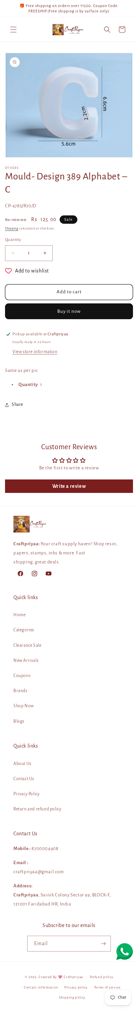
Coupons (21, 675)
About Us (22, 763)
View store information (34, 351)
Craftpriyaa (73, 977)
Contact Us (23, 778)
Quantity (13, 240)
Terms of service (107, 987)
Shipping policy (72, 997)
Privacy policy (76, 987)
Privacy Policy (26, 794)
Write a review (69, 486)
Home (19, 615)
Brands (20, 690)
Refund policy (101, 977)
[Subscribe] (103, 944)
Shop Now (23, 706)
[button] (13, 29)
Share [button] (17, 404)
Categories (23, 630)
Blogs (18, 721)
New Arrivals (26, 660)
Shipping (11, 228)
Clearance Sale (27, 645)
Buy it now (69, 311)
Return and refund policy (37, 809)
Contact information (41, 987)
